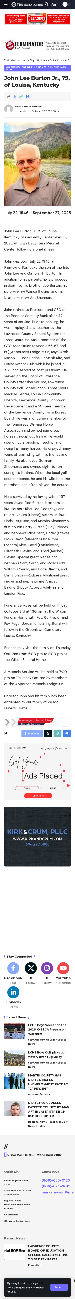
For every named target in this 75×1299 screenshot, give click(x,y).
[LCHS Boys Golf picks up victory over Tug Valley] (14, 1058)
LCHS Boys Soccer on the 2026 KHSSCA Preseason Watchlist (47, 1029)
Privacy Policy (21, 1287)
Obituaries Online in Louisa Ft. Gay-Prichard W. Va (36, 68)
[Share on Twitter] (48, 733)
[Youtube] (63, 973)
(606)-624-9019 (56, 1186)
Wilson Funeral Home (28, 106)
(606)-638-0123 (56, 1180)
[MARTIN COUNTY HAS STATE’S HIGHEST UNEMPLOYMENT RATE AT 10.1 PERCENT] (14, 1081)
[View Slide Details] (37, 19)
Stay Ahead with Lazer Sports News (47, 1042)
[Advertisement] (37, 911)
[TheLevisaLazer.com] (27, 4)
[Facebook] (13, 973)
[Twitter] (31, 973)
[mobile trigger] (7, 4)
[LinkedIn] (13, 997)
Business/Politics (39, 1094)
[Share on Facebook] (15, 96)
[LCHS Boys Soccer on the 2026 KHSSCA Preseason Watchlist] (14, 1031)
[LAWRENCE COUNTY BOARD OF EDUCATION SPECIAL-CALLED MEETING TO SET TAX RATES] (14, 1252)
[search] (46, 4)
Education (34, 1265)
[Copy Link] (21, 96)
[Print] (27, 96)
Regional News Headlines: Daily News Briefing (48, 1124)
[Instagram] (47, 973)
